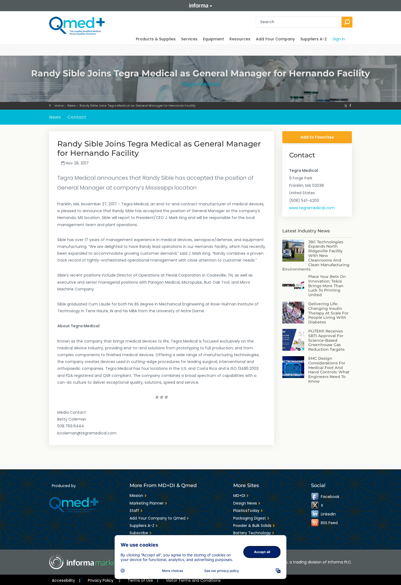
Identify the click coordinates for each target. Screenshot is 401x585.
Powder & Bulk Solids (252, 525)
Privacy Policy (103, 580)
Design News (245, 503)
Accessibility (66, 580)
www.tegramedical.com (312, 208)
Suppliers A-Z (313, 39)
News (71, 105)
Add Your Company (275, 39)
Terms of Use (143, 580)
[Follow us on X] (346, 105)
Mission (136, 495)
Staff (134, 510)
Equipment (213, 39)
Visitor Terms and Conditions (193, 580)
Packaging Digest (249, 518)
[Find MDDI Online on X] (315, 505)
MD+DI (239, 495)
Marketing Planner (147, 503)
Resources (239, 39)
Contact (76, 117)
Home (59, 105)
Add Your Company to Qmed (157, 518)
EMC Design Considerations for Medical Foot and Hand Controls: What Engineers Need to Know (328, 370)
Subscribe (139, 533)
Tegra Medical (200, 84)
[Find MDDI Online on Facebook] (315, 496)
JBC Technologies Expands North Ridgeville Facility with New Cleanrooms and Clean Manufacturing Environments (315, 255)
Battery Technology (252, 533)
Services (189, 39)
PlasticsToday (246, 510)
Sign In (339, 39)
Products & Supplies (156, 39)
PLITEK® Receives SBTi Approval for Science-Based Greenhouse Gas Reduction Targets (326, 340)
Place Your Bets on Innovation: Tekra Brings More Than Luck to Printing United (327, 285)
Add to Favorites (317, 137)
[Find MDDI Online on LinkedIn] (315, 514)
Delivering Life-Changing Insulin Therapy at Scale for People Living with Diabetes (328, 313)
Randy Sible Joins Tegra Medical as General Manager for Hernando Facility (138, 105)
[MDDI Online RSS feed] (315, 523)
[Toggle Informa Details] (200, 5)
